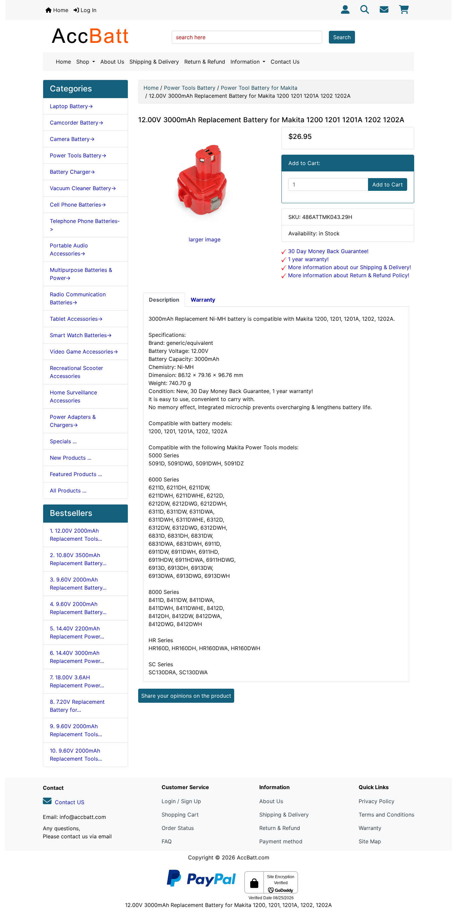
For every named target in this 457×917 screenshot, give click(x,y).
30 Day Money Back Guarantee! (327, 251)
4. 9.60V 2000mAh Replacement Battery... (78, 608)
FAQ (167, 841)
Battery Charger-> (72, 171)
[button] (445, 883)
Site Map (370, 841)
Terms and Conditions (386, 814)
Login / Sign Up (181, 801)
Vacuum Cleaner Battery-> (83, 188)
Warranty (370, 828)
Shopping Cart (180, 814)
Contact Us (285, 61)
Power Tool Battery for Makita (259, 87)
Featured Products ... (76, 474)
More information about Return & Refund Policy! (347, 275)
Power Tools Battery (189, 87)
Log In (87, 10)
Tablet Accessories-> (76, 318)
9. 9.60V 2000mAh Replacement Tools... (76, 730)
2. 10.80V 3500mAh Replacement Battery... (78, 559)
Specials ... (63, 441)
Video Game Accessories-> (84, 351)
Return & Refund (204, 61)
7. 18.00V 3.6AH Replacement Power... (77, 681)
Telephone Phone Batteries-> (85, 225)
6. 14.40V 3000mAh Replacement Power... (77, 656)
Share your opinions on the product (186, 695)
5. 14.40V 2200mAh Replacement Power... (77, 632)
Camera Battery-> (72, 139)
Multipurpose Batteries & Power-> (81, 273)
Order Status (178, 828)
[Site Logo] (105, 35)
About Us (112, 61)
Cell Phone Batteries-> (78, 204)
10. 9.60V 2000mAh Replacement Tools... (76, 754)
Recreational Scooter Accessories (76, 372)
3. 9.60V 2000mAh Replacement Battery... (78, 583)
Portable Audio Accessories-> (69, 249)
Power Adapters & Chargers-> (73, 420)
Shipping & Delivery (154, 61)
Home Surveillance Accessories (73, 396)
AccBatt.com (253, 857)
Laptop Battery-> (71, 106)
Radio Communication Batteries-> (78, 298)
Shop (83, 61)
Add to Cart (387, 184)
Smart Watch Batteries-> (81, 335)
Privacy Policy (376, 801)
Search (342, 37)
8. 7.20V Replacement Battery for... (77, 705)
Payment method (280, 841)
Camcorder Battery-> (76, 122)
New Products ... (70, 457)
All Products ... (68, 490)
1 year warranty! (307, 259)
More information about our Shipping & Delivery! (348, 267)
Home (60, 10)
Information (246, 61)
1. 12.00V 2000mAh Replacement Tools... (76, 534)
